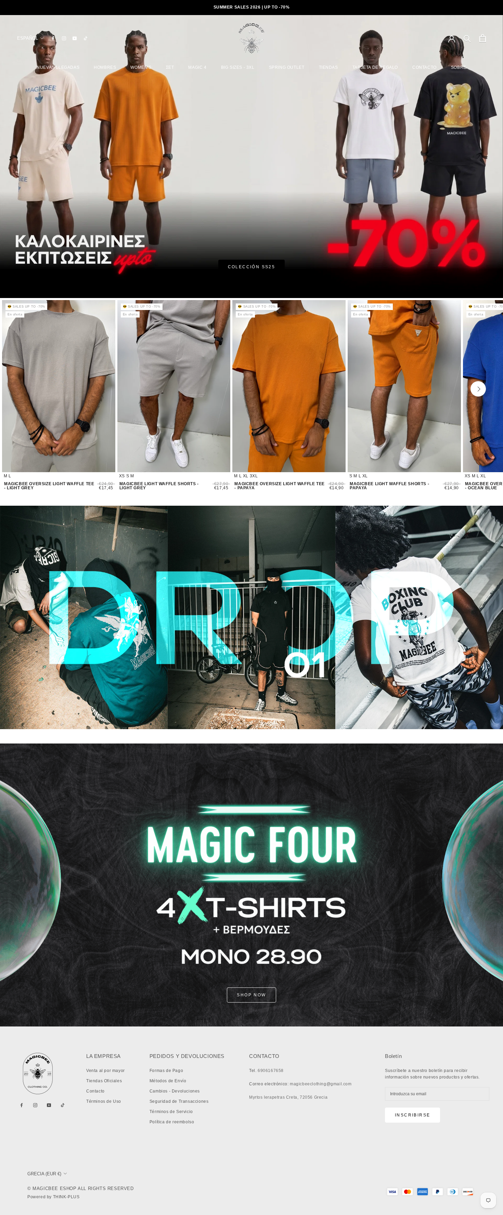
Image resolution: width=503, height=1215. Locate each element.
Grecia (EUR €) (44, 1173)
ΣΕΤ (170, 67)
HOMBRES (105, 67)
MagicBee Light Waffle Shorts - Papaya (389, 485)
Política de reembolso (172, 1122)
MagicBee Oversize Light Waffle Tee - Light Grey (49, 485)
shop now (251, 995)
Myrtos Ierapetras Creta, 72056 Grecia (288, 1097)
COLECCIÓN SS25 (251, 266)
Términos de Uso (103, 1101)
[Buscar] (467, 38)
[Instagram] (64, 38)
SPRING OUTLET (287, 67)
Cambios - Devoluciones (175, 1091)
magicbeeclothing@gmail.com (321, 1084)
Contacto (95, 1091)
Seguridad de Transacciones (179, 1101)
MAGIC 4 (197, 67)
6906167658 (271, 1070)
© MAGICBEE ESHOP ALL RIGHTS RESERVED (80, 1188)
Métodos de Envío (168, 1080)
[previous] (27, 389)
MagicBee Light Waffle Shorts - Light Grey (159, 485)
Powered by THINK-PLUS (53, 1196)
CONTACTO (424, 67)
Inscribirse (412, 1115)
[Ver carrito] (482, 38)
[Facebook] (53, 38)
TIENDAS (328, 67)
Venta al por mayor (105, 1070)
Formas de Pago (166, 1070)
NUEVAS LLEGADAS (58, 67)
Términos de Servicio (171, 1111)
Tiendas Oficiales (104, 1080)
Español (27, 38)
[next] (478, 389)
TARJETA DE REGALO (375, 67)
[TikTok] (85, 38)
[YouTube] (75, 38)
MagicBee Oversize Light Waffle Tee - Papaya (279, 485)
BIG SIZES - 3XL (238, 67)
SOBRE (458, 67)
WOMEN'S (140, 67)
